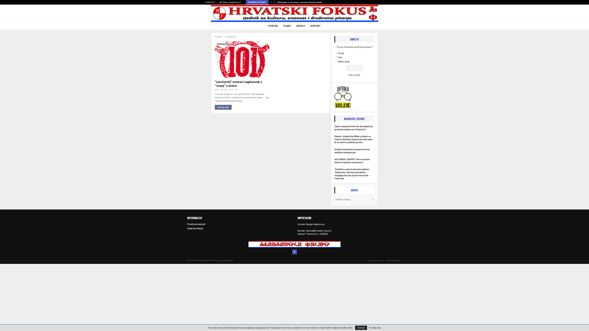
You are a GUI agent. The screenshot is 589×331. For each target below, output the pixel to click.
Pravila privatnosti (196, 224)
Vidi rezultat (354, 75)
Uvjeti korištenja (195, 228)
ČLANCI (287, 26)
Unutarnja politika (223, 44)
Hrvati (341, 53)
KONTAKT (315, 26)
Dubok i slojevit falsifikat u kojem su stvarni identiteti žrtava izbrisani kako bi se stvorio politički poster (353, 139)
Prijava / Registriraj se (231, 2)
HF (218, 90)
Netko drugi (343, 61)
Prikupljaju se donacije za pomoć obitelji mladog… (301, 2)
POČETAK (273, 26)
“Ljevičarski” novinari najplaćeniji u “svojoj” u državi (238, 83)
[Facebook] (294, 251)
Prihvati (361, 328)
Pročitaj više (375, 328)
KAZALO (300, 26)
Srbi (340, 57)
